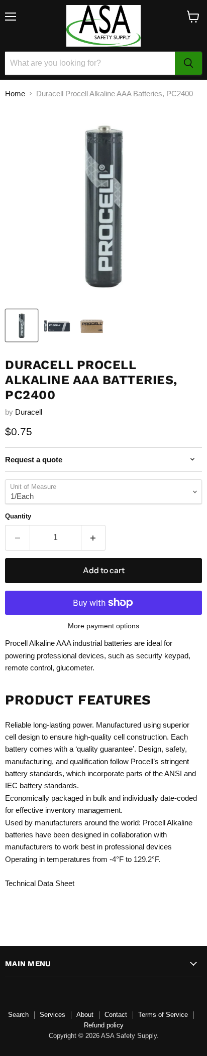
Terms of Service (163, 1014)
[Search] (188, 63)
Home (15, 93)
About (84, 1014)
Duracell (28, 412)
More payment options (103, 626)
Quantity (18, 516)
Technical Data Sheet (39, 883)
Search (18, 1014)
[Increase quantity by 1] (93, 537)
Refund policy (104, 1025)
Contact (116, 1014)
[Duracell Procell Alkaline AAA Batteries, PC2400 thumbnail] (22, 325)
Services (52, 1014)
